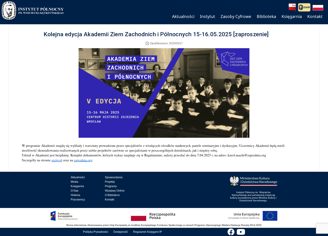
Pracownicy (78, 199)
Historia (75, 195)
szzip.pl (56, 160)
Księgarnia (77, 186)
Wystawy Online (115, 190)
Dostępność (120, 231)
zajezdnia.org (83, 160)
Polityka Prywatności (95, 231)
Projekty (110, 181)
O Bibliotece (112, 195)
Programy (111, 186)
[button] (318, 7)
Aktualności (78, 177)
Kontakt (109, 199)
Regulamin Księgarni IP (147, 231)
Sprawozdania (113, 177)
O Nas (74, 190)
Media (74, 181)
